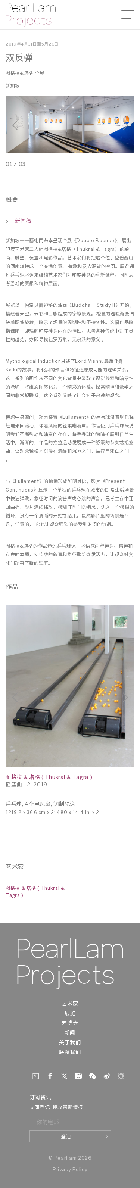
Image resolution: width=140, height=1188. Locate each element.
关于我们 (70, 1043)
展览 (70, 1013)
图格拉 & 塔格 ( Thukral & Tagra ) (49, 777)
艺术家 (70, 1004)
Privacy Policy (70, 1169)
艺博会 (70, 1023)
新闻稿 (23, 221)
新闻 (70, 1033)
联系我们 (70, 1052)
